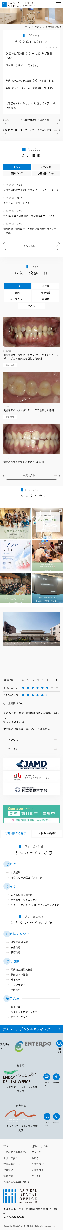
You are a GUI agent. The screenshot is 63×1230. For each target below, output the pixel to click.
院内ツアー (9, 1170)
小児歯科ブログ (46, 173)
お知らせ (46, 167)
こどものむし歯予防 (22, 895)
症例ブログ (38, 1170)
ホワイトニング (19, 1017)
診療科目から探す (15, 833)
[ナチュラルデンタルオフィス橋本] (18, 4)
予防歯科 (15, 990)
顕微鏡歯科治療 (19, 942)
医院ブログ (17, 173)
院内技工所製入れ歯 (22, 969)
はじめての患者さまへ (15, 1152)
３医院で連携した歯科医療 (34, 120)
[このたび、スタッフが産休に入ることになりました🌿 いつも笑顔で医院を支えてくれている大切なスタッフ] (15, 523)
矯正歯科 (15, 979)
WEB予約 (13, 749)
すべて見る (29, 246)
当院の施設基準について (16, 1182)
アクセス (13, 739)
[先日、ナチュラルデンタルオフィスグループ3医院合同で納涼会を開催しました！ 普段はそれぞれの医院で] (15, 588)
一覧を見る (29, 475)
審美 (17, 292)
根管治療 (45, 292)
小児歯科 (15, 872)
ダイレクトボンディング (24, 1012)
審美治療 (15, 1007)
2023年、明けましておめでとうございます (28, 130)
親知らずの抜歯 (19, 974)
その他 (31, 306)
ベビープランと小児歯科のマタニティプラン (35, 905)
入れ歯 (45, 286)
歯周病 (45, 299)
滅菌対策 (8, 1176)
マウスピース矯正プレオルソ (26, 877)
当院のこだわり (40, 1146)
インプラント (17, 299)
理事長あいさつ (11, 1164)
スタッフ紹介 (10, 1158)
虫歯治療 (15, 947)
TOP (5, 1146)
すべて (16, 167)
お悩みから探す (47, 833)
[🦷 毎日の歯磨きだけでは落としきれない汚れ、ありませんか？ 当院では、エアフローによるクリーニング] (15, 555)
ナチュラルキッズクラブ (24, 900)
